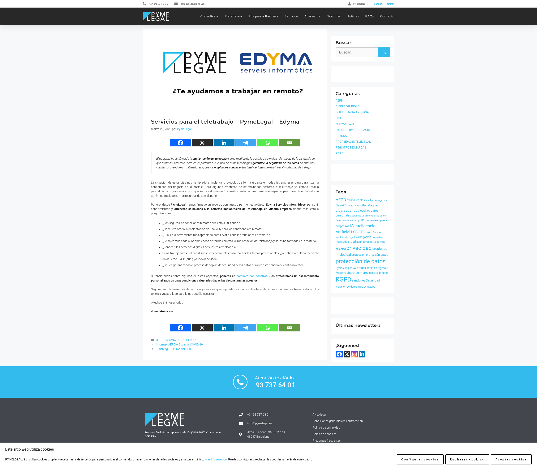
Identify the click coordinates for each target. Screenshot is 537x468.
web (360, 286)
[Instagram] (354, 354)
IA (352, 225)
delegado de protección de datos (369, 215)
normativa (377, 237)
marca (368, 232)
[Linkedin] (224, 142)
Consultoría (209, 16)
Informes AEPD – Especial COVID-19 (179, 344)
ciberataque (353, 205)
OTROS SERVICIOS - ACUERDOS (176, 340)
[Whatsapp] (267, 142)
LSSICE (340, 118)
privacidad (359, 248)
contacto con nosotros (252, 276)
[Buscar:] (357, 52)
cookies (365, 210)
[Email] (289, 142)
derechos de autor (346, 220)
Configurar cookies (420, 459)
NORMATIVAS (345, 124)
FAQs (369, 16)
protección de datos (361, 261)
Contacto (387, 16)
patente (381, 241)
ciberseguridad (348, 210)
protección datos (377, 254)
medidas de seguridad (347, 237)
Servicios (291, 16)
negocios (365, 237)
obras (373, 242)
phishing (341, 248)
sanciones (358, 280)
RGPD (339, 153)
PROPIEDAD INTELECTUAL (353, 141)
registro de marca (356, 273)
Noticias (353, 16)
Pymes (340, 268)
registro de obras (378, 272)
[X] (202, 142)
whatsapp (369, 286)
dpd (359, 220)
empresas (342, 226)
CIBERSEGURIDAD (348, 106)
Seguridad (373, 280)
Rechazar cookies (467, 459)
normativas (362, 241)
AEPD (339, 100)
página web (351, 268)
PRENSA (341, 135)
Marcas (377, 232)
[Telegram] (245, 142)
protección (358, 254)
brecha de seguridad (376, 200)
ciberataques (370, 205)
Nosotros (333, 16)
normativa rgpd (346, 241)
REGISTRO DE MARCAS (351, 147)
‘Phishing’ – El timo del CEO (173, 349)
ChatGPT (341, 205)
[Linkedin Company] (362, 354)
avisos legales (356, 200)
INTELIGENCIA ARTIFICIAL (353, 112)
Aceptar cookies (511, 459)
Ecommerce (369, 220)
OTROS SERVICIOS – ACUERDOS (357, 130)
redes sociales (368, 268)
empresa (381, 220)
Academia (312, 16)
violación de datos (346, 286)
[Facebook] (180, 142)
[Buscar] (384, 52)
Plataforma (233, 16)
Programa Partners (263, 16)
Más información (216, 459)
